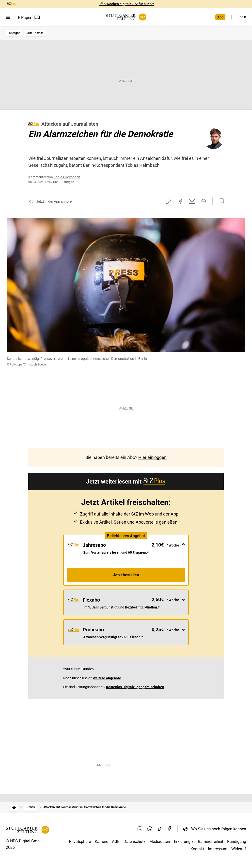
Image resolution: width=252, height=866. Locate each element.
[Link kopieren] (168, 201)
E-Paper (24, 17)
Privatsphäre (80, 841)
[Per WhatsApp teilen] (203, 201)
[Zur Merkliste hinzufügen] (220, 201)
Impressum (217, 849)
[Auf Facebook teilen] (180, 201)
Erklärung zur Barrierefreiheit (198, 841)
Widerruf (238, 849)
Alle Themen (35, 33)
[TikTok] (160, 829)
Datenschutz (134, 841)
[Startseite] (14, 807)
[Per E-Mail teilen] (192, 201)
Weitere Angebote (107, 678)
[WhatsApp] (150, 829)
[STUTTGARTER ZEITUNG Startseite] (126, 17)
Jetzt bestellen (126, 575)
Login (241, 17)
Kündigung (236, 841)
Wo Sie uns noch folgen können (218, 829)
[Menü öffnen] (8, 17)
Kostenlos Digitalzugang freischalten (135, 687)
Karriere (101, 841)
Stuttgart (14, 33)
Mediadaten (159, 841)
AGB (116, 841)
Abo (220, 17)
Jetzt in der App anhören (55, 201)
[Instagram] (140, 829)
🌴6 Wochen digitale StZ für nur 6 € (126, 4)
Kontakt (197, 849)
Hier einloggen (152, 457)
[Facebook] (169, 829)
